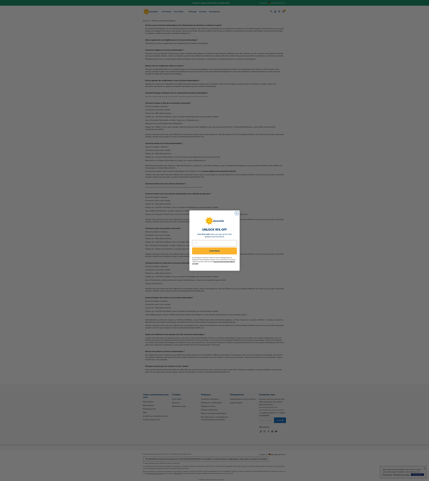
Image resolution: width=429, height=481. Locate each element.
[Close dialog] (237, 213)
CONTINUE (214, 251)
